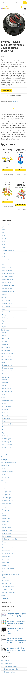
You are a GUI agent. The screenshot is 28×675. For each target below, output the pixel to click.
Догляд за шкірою (6, 495)
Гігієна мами (5, 383)
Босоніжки (4, 229)
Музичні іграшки (6, 433)
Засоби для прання (6, 388)
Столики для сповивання (8, 324)
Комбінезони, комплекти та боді (9, 539)
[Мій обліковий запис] (19, 8)
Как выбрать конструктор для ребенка (10, 669)
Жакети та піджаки (6, 527)
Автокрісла (4, 468)
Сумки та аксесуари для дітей (8, 592)
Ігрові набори (15, 101)
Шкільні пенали (4, 598)
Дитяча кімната (4, 298)
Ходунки (4, 327)
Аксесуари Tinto (6, 518)
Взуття (2, 227)
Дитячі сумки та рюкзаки (6, 359)
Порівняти (5, 174)
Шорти (3, 571)
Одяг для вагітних (6, 374)
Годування (3, 256)
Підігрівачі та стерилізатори (8, 274)
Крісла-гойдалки (6, 306)
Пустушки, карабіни (6, 282)
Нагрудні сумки (5, 477)
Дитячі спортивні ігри (6, 356)
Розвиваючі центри (6, 442)
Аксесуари (4, 515)
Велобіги (4, 332)
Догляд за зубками (6, 492)
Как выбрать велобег (6, 660)
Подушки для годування (7, 279)
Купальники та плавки (7, 545)
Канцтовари (4, 460)
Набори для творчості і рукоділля (9, 510)
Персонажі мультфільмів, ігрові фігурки (10, 575)
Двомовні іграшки (6, 403)
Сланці (3, 244)
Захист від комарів (6, 498)
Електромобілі (5, 338)
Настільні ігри (5, 436)
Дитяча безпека (6, 300)
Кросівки (4, 238)
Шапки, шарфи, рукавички (8, 568)
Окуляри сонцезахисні (7, 548)
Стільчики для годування (8, 291)
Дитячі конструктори (5, 351)
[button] (24, 14)
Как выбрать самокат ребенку (8, 672)
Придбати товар (7, 90)
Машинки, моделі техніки (7, 507)
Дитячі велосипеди (5, 348)
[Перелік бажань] (17, 8)
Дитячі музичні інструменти (7, 354)
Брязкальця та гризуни (7, 400)
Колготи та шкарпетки (7, 536)
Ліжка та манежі (6, 312)
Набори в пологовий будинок (9, 371)
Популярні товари (5, 581)
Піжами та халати (6, 551)
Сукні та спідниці (6, 563)
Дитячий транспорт (5, 330)
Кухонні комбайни (6, 268)
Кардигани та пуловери (7, 530)
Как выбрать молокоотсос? (7, 663)
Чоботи (4, 253)
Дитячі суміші (5, 262)
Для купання (5, 412)
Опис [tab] (13, 109)
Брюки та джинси (6, 521)
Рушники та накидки (6, 557)
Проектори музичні (6, 439)
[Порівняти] (16, 8)
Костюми (4, 542)
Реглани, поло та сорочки (8, 554)
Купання (4, 309)
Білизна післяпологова (7, 368)
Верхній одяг (5, 524)
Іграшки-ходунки (6, 418)
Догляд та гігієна (5, 377)
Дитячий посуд (5, 259)
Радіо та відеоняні (6, 321)
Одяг (2, 513)
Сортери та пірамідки (7, 445)
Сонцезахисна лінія (6, 503)
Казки (2, 457)
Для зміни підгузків (6, 483)
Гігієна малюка (5, 380)
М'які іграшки (5, 427)
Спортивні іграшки (6, 447)
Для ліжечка (5, 415)
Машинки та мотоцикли (7, 430)
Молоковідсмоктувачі (7, 271)
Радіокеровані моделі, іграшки (8, 584)
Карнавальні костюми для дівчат (8, 463)
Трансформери (4, 595)
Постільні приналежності (8, 318)
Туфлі (3, 247)
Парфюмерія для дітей (7, 501)
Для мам (3, 362)
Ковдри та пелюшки (6, 533)
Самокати (4, 341)
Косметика (3, 480)
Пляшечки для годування (8, 276)
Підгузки (4, 394)
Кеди (3, 235)
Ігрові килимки (5, 421)
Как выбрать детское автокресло (9, 666)
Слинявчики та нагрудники (8, 285)
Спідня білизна (5, 560)
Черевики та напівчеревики (8, 250)
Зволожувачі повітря (7, 303)
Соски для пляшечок (7, 288)
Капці (3, 232)
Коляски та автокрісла (6, 466)
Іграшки (3, 398)
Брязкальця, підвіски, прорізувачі (9, 224)
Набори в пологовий (7, 391)
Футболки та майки (6, 565)
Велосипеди (5, 335)
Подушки (3, 578)
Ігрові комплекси (5, 451)
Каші (3, 265)
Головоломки (4, 295)
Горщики (4, 385)
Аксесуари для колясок (7, 471)
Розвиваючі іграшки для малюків (8, 587)
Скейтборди (5, 344)
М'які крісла (5, 315)
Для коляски (5, 409)
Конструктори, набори (7, 424)
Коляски (4, 474)
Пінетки (4, 241)
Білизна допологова (7, 365)
